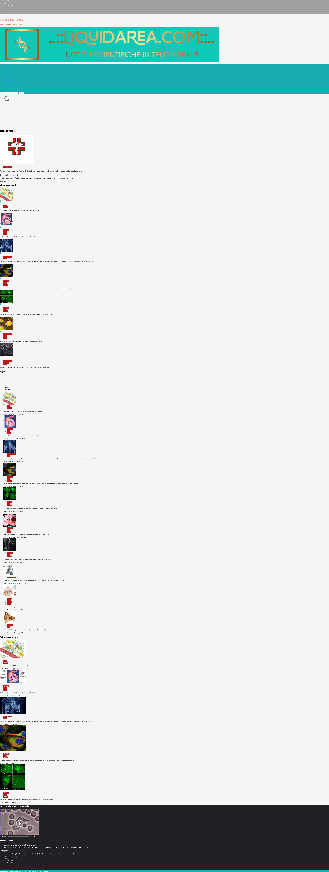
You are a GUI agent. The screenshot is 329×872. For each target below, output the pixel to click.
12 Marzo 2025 (18, 462)
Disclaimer (6, 7)
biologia (6, 77)
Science (56, 854)
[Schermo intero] (37, 836)
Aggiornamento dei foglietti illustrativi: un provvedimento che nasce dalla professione (41, 171)
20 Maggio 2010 (19, 633)
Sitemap (5, 858)
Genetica (6, 75)
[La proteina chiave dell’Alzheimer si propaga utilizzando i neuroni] (6, 200)
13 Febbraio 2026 (19, 439)
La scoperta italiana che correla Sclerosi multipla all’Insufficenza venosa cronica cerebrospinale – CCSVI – (34, 580)
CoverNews (35, 871)
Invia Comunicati (8, 5)
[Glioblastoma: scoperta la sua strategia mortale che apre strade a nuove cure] (9, 526)
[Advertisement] (164, 114)
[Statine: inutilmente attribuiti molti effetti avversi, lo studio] (6, 225)
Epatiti (25, 854)
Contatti (6, 88)
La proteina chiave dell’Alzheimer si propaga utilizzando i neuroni (19, 210)
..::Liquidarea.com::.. (11, 19)
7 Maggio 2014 (15, 175)
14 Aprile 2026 (18, 414)
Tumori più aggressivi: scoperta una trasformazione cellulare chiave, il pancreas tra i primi (26, 314)
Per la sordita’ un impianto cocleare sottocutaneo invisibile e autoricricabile (25, 630)
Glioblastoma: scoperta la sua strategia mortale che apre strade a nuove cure (26, 534)
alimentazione (8, 84)
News (5, 205)
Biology (14, 854)
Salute (5, 72)
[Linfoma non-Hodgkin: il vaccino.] (9, 596)
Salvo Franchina (5, 175)
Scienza (5, 82)
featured (29, 854)
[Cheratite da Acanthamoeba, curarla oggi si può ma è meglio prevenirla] (6, 329)
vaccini (5, 86)
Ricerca (5, 73)
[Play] (2, 836)
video (73, 854)
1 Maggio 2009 (19, 610)
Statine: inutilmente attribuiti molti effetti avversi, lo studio (17, 237)
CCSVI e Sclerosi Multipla (11, 3)
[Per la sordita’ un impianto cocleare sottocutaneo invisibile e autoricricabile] (9, 623)
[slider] (18, 836)
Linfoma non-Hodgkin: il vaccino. (13, 607)
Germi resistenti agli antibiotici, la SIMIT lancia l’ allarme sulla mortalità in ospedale (24, 367)
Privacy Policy (7, 862)
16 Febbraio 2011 (19, 562)
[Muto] (34, 836)
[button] (19, 823)
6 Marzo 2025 (18, 486)
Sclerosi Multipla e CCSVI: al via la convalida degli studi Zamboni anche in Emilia (27, 559)
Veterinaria (69, 854)
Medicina (6, 70)
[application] (19, 823)
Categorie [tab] (6, 388)
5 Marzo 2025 (18, 511)
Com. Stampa (7, 79)
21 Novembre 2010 (20, 537)
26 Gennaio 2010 (19, 583)
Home (5, 68)
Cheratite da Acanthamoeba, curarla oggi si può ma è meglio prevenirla (21, 341)
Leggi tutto (3, 181)
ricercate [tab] (6, 390)
